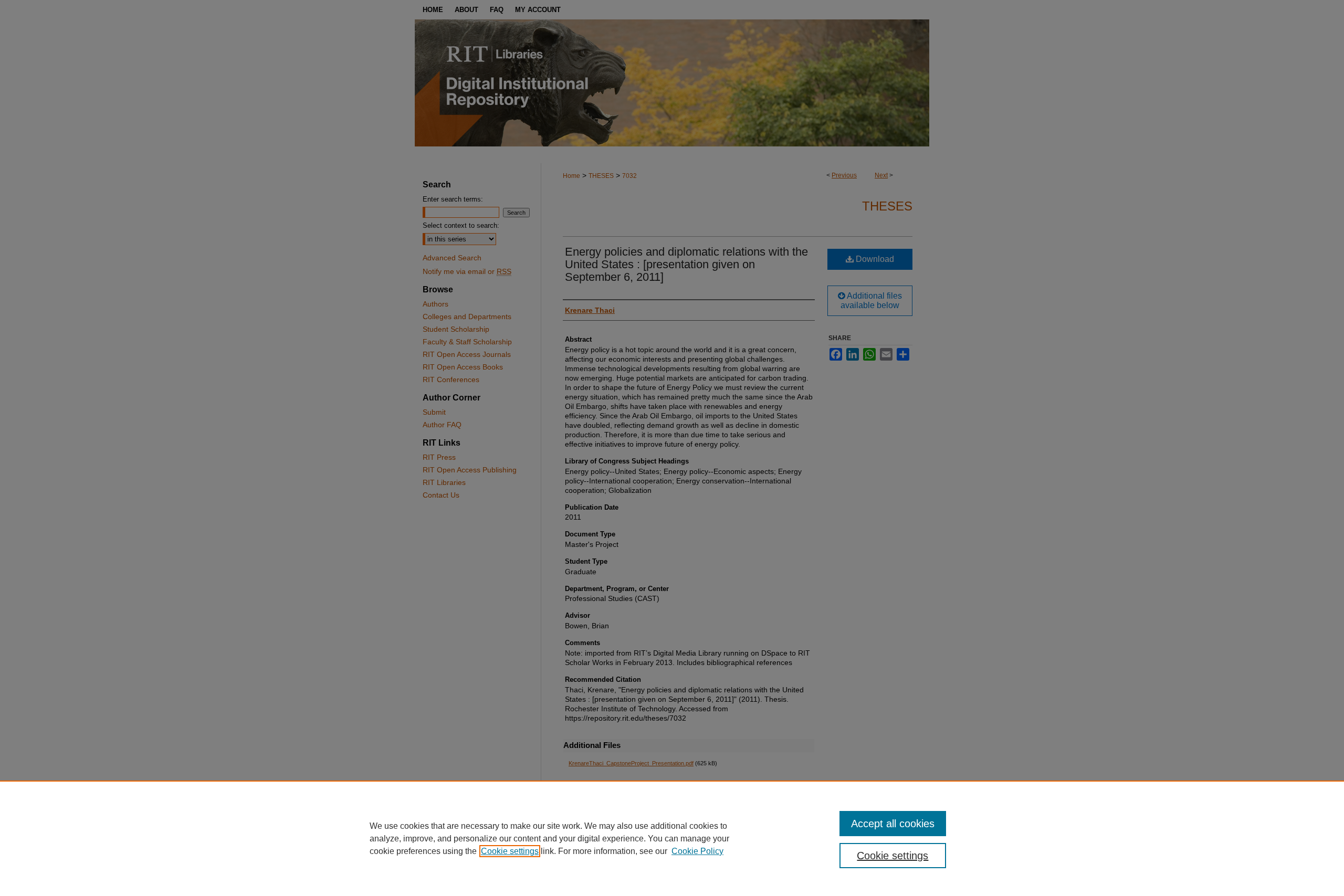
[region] (672, 838)
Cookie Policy (697, 851)
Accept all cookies (892, 823)
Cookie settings (510, 851)
